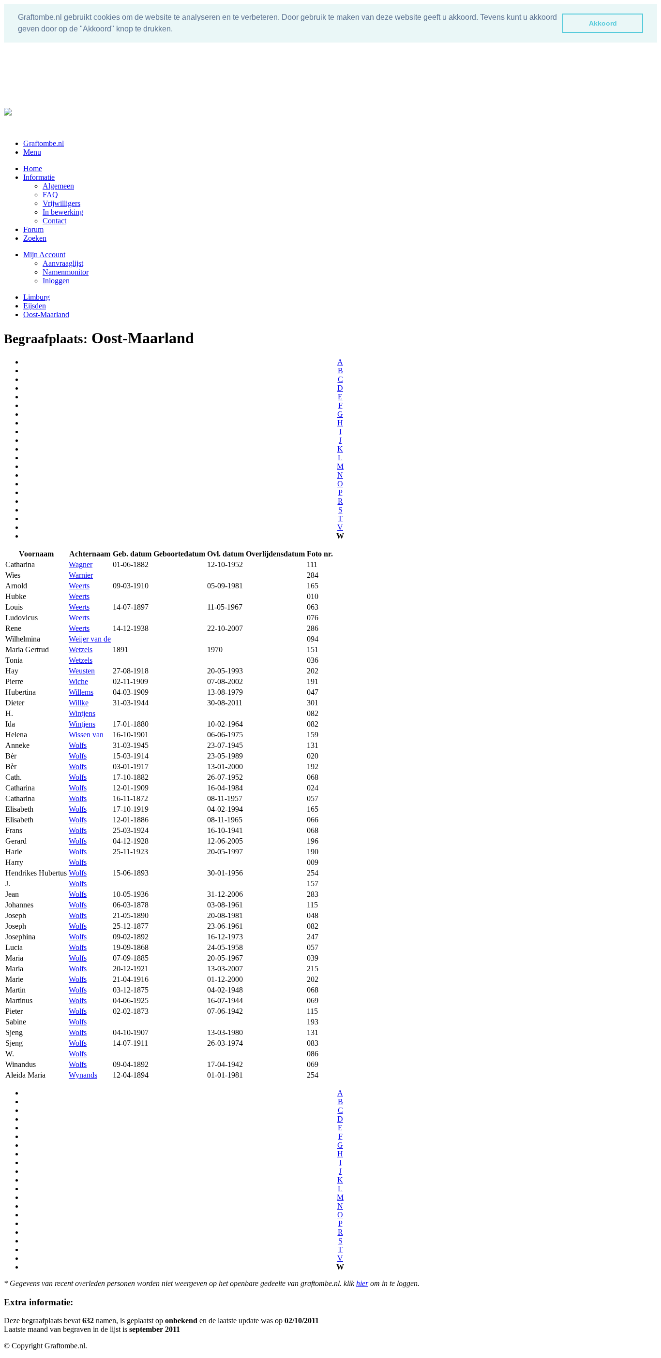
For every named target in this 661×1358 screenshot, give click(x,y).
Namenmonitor (66, 272)
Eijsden (34, 306)
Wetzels (80, 649)
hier (362, 1283)
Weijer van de (90, 639)
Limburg (36, 297)
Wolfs (78, 745)
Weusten (82, 671)
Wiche (78, 681)
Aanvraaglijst (63, 263)
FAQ (50, 194)
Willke (79, 703)
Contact (54, 221)
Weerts (79, 586)
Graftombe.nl (43, 143)
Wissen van (86, 734)
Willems (81, 692)
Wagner (80, 564)
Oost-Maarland (46, 314)
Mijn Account (44, 254)
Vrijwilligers (61, 203)
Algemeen (58, 186)
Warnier (81, 575)
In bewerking (63, 212)
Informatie (39, 177)
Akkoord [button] (603, 23)
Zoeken (34, 238)
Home (32, 168)
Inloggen (56, 281)
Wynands (83, 1075)
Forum (33, 229)
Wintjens (82, 713)
